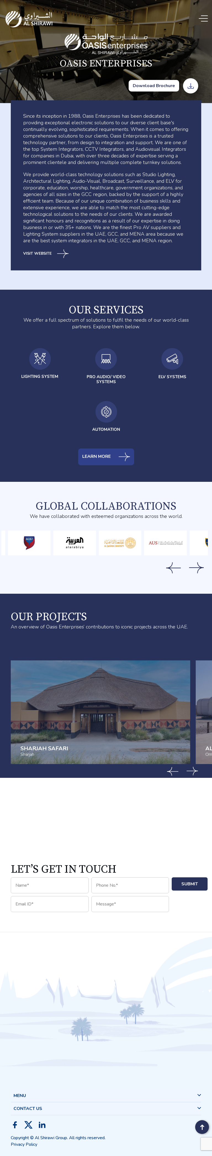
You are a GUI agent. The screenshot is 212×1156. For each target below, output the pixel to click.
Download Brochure (154, 86)
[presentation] (173, 567)
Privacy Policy (24, 1144)
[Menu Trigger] (204, 18)
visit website (37, 253)
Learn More (97, 457)
